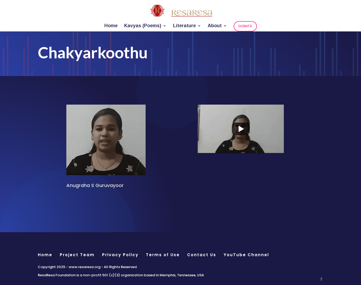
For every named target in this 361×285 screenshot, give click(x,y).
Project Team (77, 255)
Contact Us (201, 255)
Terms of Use (163, 255)
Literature (184, 26)
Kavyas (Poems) (142, 26)
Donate (245, 26)
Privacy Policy (120, 255)
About (215, 26)
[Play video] (241, 129)
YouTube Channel (246, 255)
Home (111, 26)
